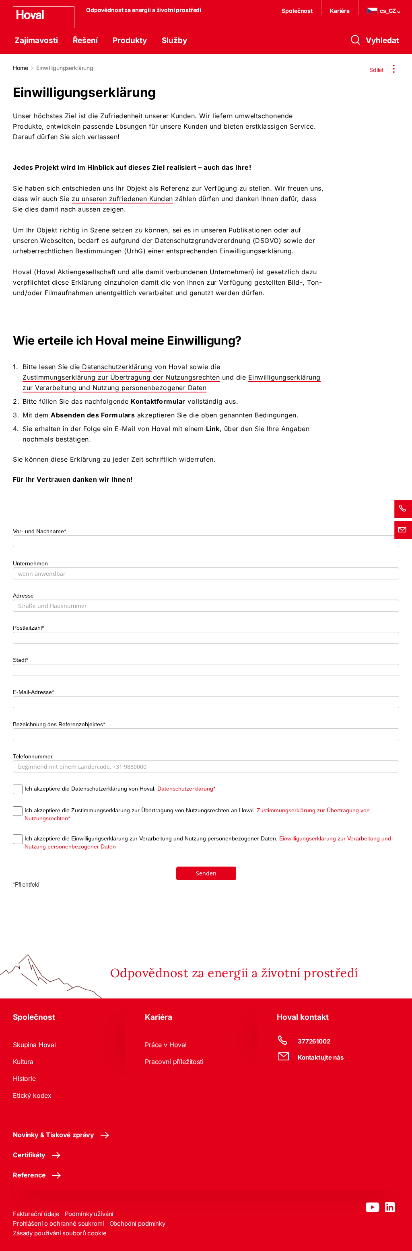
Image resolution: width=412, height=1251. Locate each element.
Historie (24, 1078)
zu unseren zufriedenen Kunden (122, 199)
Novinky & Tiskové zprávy (53, 1135)
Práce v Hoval (166, 1045)
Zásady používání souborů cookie (59, 1233)
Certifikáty (29, 1155)
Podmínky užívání (89, 1214)
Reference (29, 1175)
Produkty (130, 40)
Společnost (297, 10)
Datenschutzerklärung (116, 367)
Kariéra (340, 10)
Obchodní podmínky (137, 1223)
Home (20, 67)
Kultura (23, 1062)
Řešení (85, 40)
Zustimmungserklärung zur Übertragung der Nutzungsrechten (121, 377)
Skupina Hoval (34, 1045)
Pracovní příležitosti (174, 1062)
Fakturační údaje (36, 1214)
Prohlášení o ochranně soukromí (58, 1223)
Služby (174, 40)
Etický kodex (32, 1095)
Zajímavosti (36, 40)
